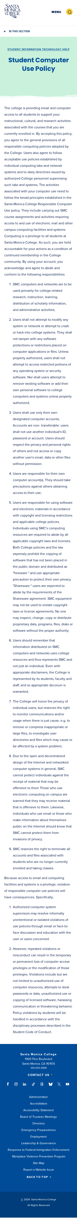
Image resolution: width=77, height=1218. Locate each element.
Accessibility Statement (38, 1110)
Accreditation (38, 1103)
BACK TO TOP (37, 1177)
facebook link (9, 1086)
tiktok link (33, 1086)
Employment (38, 1136)
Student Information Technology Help (38, 49)
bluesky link (50, 1086)
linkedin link (25, 1086)
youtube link (67, 1086)
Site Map (38, 1163)
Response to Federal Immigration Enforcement (38, 1150)
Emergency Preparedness (38, 1130)
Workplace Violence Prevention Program (38, 1156)
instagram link (16, 1086)
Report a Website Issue (38, 1170)
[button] (56, 12)
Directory (39, 1123)
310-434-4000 (39, 1068)
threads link (42, 1086)
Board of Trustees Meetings (38, 1117)
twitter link (59, 1086)
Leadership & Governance (38, 1143)
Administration (38, 1097)
